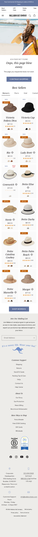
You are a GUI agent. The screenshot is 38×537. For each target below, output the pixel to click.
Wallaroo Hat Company (16, 509)
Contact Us (19, 383)
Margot (26, 289)
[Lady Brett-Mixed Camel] (26, 161)
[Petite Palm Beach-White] (31, 266)
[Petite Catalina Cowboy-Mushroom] (11, 266)
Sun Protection (19, 401)
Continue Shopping (19, 79)
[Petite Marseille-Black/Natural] (11, 301)
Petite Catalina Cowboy (10, 254)
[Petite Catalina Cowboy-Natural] (8, 266)
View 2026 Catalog (19, 423)
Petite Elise (28, 184)
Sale (35, 8)
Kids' (25, 93)
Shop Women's (19, 309)
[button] (2, 15)
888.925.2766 (25, 479)
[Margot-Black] (28, 301)
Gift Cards (19, 427)
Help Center (19, 387)
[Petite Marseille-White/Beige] (8, 301)
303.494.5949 (28, 473)
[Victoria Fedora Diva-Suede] (8, 129)
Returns (19, 368)
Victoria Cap (28, 118)
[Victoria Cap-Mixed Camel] (29, 129)
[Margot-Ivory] (31, 301)
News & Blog (19, 405)
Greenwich (9, 185)
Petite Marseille (8, 291)
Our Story (19, 398)
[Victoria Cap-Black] (26, 129)
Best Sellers (4, 9)
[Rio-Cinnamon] (11, 161)
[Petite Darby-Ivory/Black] (28, 228)
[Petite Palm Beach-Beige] (28, 266)
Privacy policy (14, 512)
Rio (9, 153)
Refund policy (28, 509)
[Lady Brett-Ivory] (29, 161)
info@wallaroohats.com (29, 497)
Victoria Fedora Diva (10, 119)
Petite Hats (25, 9)
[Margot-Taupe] (25, 301)
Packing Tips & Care (19, 376)
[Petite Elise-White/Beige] (28, 196)
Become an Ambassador (19, 409)
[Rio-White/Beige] (8, 161)
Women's (5, 93)
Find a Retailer (19, 419)
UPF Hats (14, 9)
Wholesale (19, 431)
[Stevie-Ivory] (11, 228)
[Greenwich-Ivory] (10, 196)
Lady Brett (27, 153)
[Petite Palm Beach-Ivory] (25, 266)
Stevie (8, 220)
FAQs (19, 379)
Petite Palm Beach (28, 253)
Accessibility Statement (20, 516)
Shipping (19, 364)
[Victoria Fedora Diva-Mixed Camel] (11, 129)
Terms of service (24, 512)
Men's (16, 93)
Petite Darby (28, 219)
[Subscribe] (34, 337)
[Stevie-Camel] (8, 228)
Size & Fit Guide (19, 372)
